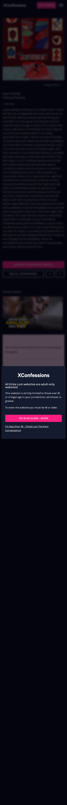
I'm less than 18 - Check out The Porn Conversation (27, 428)
